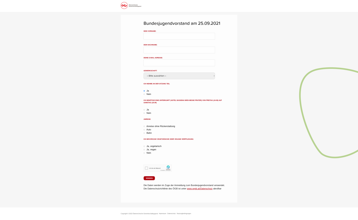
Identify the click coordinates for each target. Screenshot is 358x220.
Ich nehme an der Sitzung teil (157, 84)
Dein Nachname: (150, 45)
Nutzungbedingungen (184, 213)
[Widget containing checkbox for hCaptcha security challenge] (158, 168)
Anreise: (147, 119)
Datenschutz (171, 213)
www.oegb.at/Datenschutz (200, 188)
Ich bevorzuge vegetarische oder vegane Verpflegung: (169, 139)
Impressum (162, 213)
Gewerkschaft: (150, 71)
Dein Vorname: (150, 31)
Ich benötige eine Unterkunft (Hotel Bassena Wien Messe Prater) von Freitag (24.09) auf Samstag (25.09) (183, 101)
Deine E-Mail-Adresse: (153, 58)
